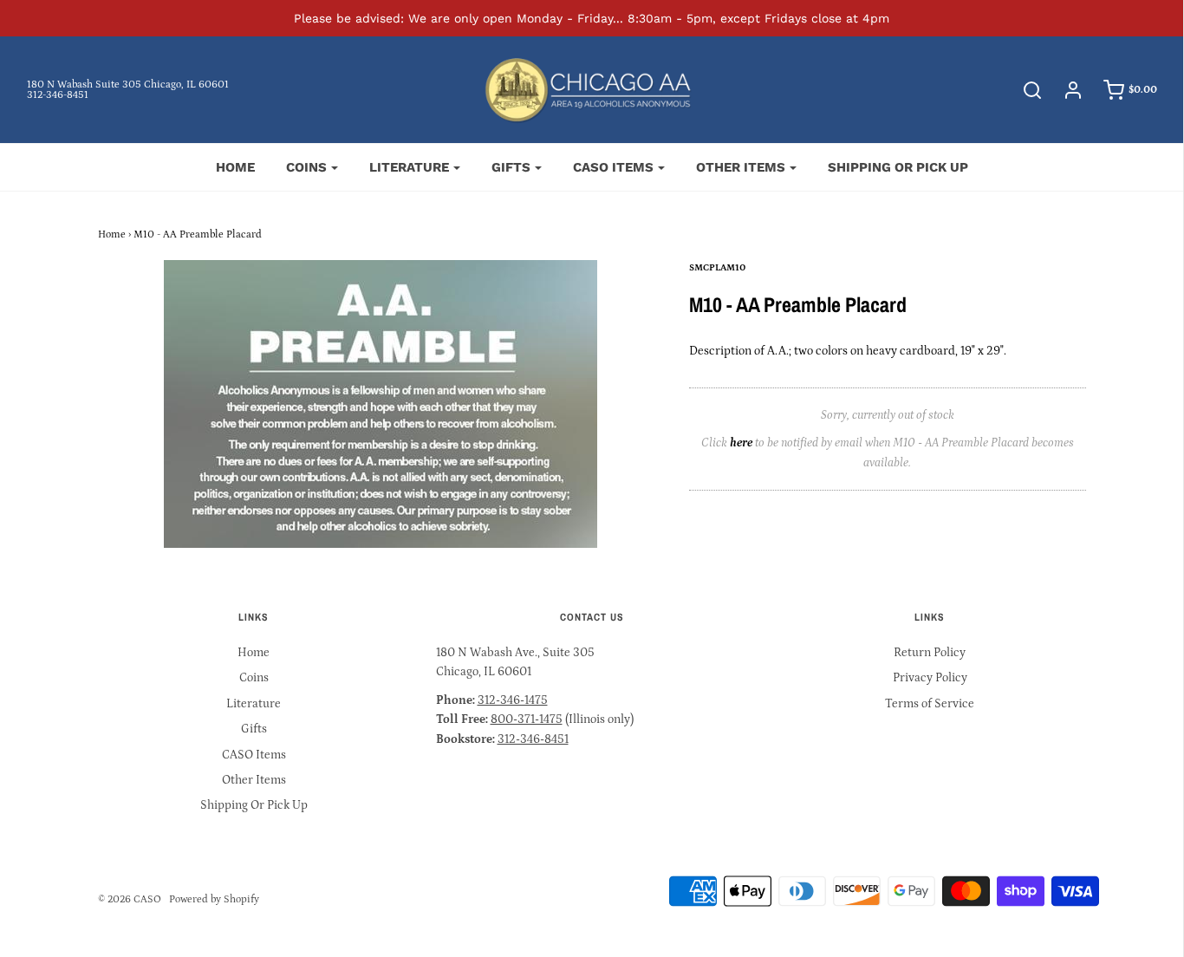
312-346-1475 (513, 700)
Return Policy (930, 653)
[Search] (1024, 90)
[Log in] (1064, 90)
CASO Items (254, 755)
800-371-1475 (527, 719)
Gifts (254, 729)
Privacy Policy (930, 678)
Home (235, 167)
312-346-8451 (57, 95)
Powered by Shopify (214, 899)
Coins (254, 678)
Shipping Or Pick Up (898, 167)
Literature (253, 704)
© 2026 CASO (129, 899)
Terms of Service (929, 704)
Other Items (254, 780)
